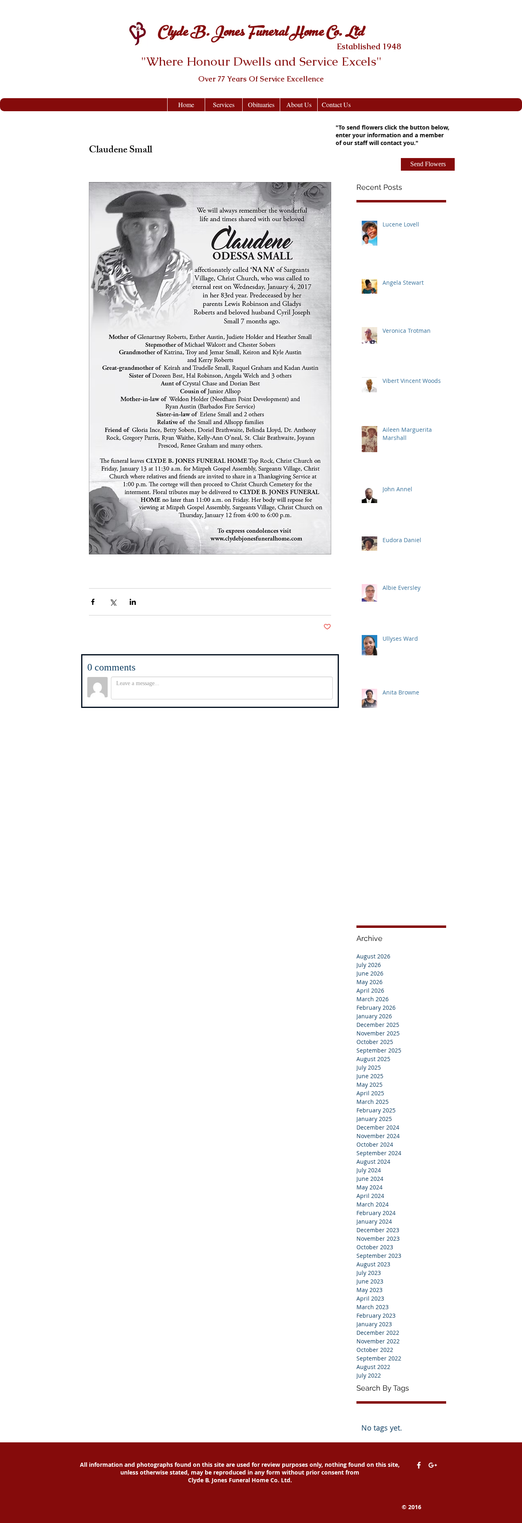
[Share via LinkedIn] (133, 602)
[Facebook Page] (418, 1465)
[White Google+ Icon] (432, 1465)
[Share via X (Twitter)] (113, 602)
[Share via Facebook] (93, 602)
